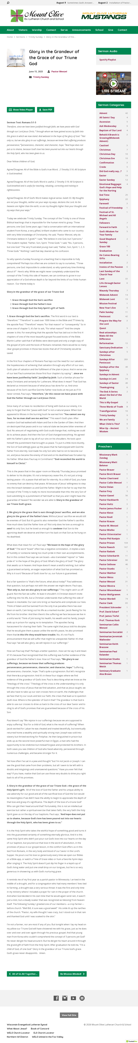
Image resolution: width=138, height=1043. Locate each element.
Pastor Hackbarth (109, 499)
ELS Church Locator (44, 1032)
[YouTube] (73, 998)
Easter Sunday (107, 179)
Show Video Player (23, 109)
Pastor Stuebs (107, 568)
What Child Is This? (109, 423)
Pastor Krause (107, 521)
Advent (103, 113)
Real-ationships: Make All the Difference (108, 335)
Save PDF (47, 109)
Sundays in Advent (109, 374)
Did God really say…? (110, 171)
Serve (64, 30)
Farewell (104, 203)
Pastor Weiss (106, 577)
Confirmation (106, 162)
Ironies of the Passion (111, 266)
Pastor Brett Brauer (110, 474)
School (99, 30)
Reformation (106, 343)
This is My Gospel (108, 402)
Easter (102, 175)
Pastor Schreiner (108, 560)
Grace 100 (104, 246)
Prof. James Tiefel (109, 616)
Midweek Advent (108, 294)
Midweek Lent (107, 299)
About (10, 30)
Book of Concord (40, 1028)
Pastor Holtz (106, 504)
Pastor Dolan (106, 486)
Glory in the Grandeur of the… (60, 36)
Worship (37, 30)
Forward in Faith (108, 227)
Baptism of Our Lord (110, 130)
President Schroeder (110, 607)
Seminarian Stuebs (109, 659)
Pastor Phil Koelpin (109, 538)
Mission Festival (108, 303)
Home (10, 36)
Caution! (104, 145)
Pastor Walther (107, 572)
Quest (102, 328)
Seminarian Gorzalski (111, 632)
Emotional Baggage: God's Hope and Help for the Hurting (110, 187)
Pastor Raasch (107, 547)
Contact (122, 30)
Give (110, 30)
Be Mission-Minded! (71, 973)
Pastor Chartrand (108, 478)
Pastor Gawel (106, 495)
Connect (51, 30)
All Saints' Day (107, 117)
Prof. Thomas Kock (109, 620)
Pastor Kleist (106, 512)
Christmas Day (107, 154)
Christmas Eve (107, 158)
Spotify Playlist (107, 59)
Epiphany (104, 199)
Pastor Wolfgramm (109, 594)
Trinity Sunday (35, 36)
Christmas (105, 149)
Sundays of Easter (109, 383)
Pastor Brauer (106, 469)
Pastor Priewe (107, 542)
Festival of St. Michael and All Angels (107, 215)
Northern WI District (17, 1036)
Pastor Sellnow (107, 564)
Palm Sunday (106, 312)
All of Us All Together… (24, 973)
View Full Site (69, 1015)
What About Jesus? (17, 1028)
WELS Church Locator (18, 1032)
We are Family (107, 419)
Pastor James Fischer (110, 508)
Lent (101, 278)
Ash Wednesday (107, 126)
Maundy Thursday (109, 290)
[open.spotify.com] (82, 998)
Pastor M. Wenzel (108, 525)
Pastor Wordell (107, 598)
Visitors (22, 30)
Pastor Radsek (107, 551)
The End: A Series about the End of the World (110, 395)
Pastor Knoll (106, 517)
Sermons (20, 36)
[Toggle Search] (8, 3)
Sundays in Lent (107, 378)
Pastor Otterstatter (110, 534)
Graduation (105, 250)
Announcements (81, 30)
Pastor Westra (107, 585)
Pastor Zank (106, 603)
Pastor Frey (105, 491)
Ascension (104, 121)
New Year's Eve (107, 307)
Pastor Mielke (107, 529)
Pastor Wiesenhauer (110, 590)
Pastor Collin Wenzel (110, 482)
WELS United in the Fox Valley (47, 1036)
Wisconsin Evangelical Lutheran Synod (27, 1024)
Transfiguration (108, 411)
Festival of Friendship (111, 207)
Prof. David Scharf (109, 611)
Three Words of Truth (111, 406)
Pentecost (105, 316)
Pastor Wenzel (59, 71)
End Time (104, 194)
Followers (104, 222)
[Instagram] (64, 998)
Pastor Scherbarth (109, 555)
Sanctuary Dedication (111, 347)
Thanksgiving (106, 387)
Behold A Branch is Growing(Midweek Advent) (109, 138)
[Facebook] (56, 998)
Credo (102, 166)
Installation (105, 262)
